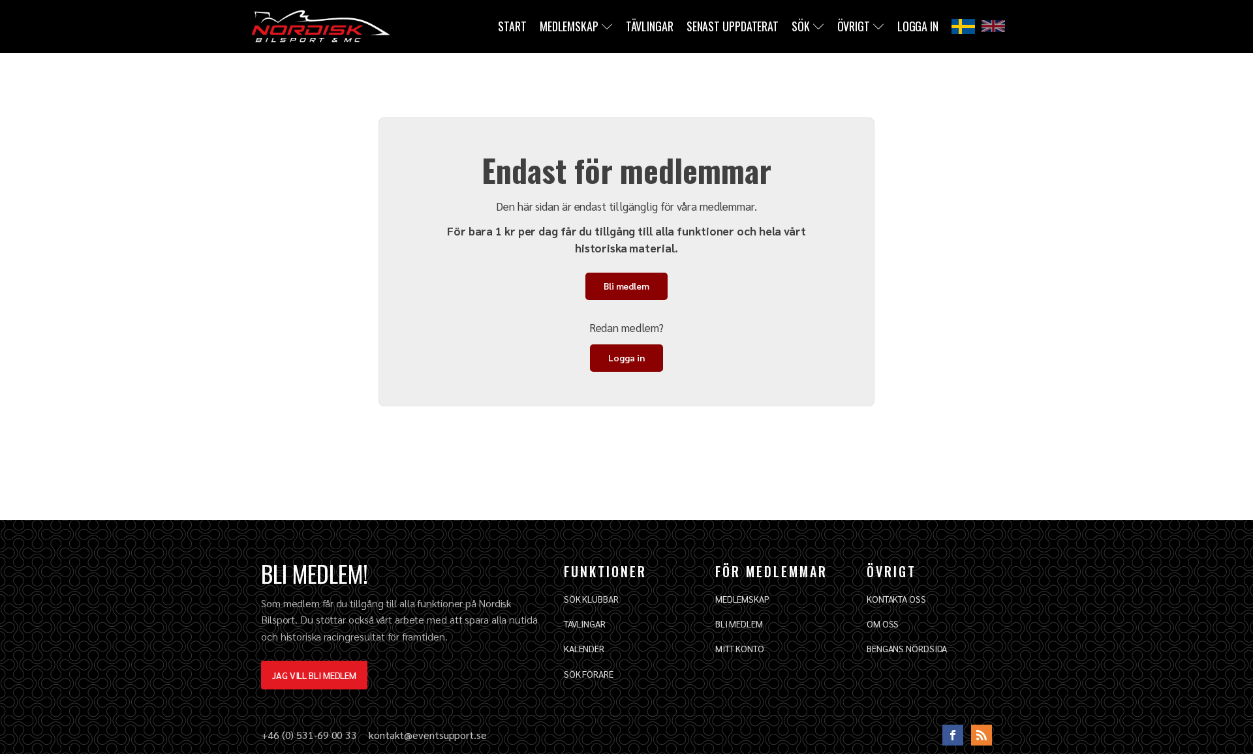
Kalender (584, 648)
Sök (801, 26)
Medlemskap (569, 26)
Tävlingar (649, 26)
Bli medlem (626, 286)
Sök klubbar (591, 599)
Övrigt (853, 26)
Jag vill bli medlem (314, 675)
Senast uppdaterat (733, 26)
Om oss (883, 623)
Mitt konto (739, 648)
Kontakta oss (896, 599)
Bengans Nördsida (907, 648)
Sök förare (588, 674)
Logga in (917, 26)
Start (512, 26)
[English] (993, 26)
